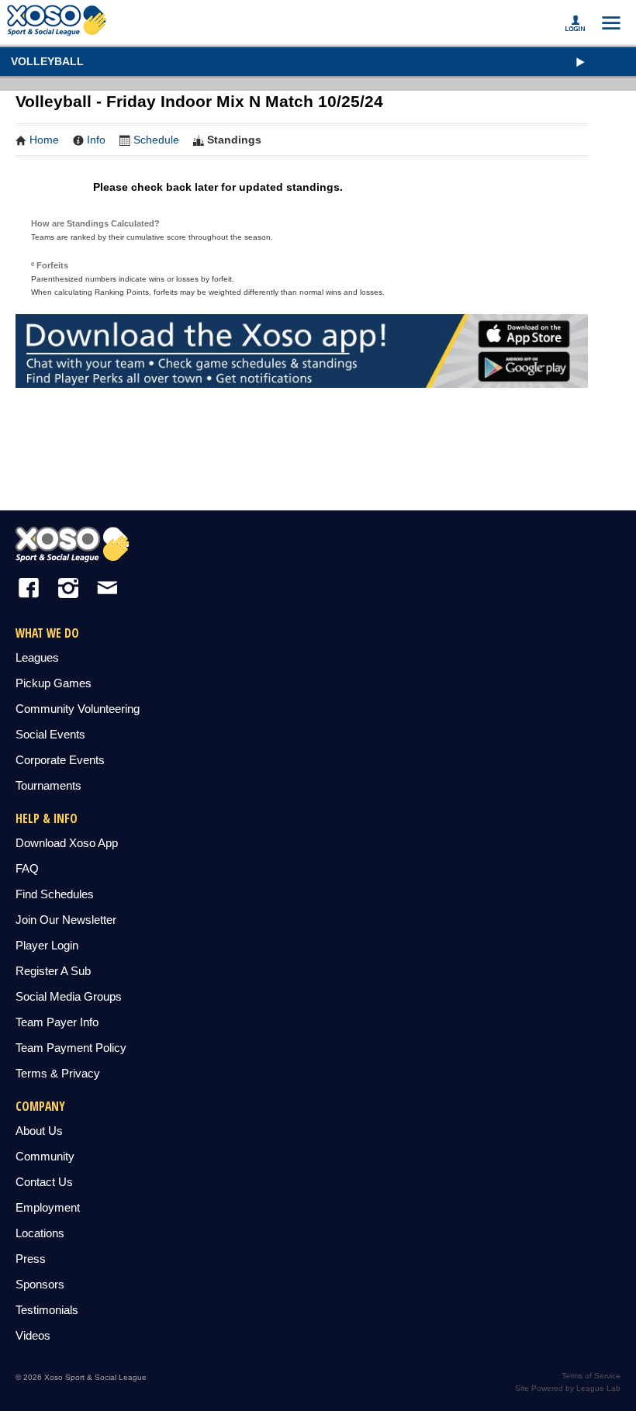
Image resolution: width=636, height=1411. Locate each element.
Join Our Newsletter (66, 919)
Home (44, 139)
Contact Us (44, 1181)
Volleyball (47, 61)
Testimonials (47, 1309)
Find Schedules (55, 894)
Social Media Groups (69, 996)
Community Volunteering (78, 708)
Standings (234, 139)
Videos (33, 1335)
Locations (40, 1233)
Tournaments (48, 785)
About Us (39, 1130)
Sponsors (40, 1284)
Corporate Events (60, 759)
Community (45, 1156)
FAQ (27, 868)
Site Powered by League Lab (567, 1388)
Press (31, 1258)
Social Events (50, 734)
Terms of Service (591, 1375)
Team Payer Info (57, 1022)
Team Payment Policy (71, 1047)
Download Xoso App (67, 842)
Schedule (156, 139)
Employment (48, 1207)
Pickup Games (54, 683)
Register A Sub (53, 970)
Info (96, 139)
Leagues (37, 657)
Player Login (47, 945)
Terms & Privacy (58, 1073)
